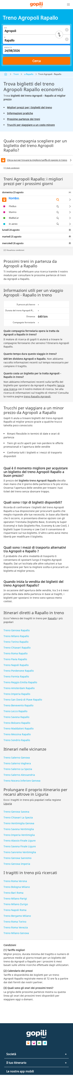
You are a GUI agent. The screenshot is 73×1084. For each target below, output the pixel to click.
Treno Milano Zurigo (16, 904)
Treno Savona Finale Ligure (20, 846)
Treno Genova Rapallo (17, 630)
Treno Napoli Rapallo (16, 665)
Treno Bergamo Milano (17, 915)
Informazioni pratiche (20, 113)
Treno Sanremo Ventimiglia (20, 852)
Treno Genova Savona (16, 811)
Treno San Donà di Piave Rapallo (23, 699)
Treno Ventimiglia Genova (19, 823)
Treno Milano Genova (16, 933)
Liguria (8, 803)
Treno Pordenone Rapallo (19, 670)
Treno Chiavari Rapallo (17, 647)
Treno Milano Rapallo (16, 636)
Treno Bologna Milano (17, 887)
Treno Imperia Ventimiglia (19, 835)
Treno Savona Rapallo (16, 717)
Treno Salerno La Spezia (18, 769)
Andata (8, 47)
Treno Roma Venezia (16, 927)
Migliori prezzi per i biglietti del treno (29, 107)
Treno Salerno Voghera (17, 763)
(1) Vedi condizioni (11, 168)
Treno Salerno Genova (17, 757)
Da (5, 28)
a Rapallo (28, 74)
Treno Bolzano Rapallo (17, 722)
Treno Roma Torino (15, 921)
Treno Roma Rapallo (15, 653)
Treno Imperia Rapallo (17, 694)
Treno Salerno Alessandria (19, 774)
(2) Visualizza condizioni (14, 250)
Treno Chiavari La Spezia (18, 817)
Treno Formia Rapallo (16, 676)
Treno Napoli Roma (15, 910)
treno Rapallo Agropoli (37, 396)
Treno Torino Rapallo (16, 641)
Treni (16, 74)
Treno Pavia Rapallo (15, 659)
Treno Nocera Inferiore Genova (22, 780)
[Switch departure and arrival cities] (59, 34)
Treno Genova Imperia (17, 863)
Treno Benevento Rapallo (18, 705)
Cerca (36, 61)
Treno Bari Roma (13, 892)
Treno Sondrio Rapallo (17, 740)
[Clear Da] (66, 29)
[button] (68, 4)
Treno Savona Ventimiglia (19, 829)
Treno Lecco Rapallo (15, 711)
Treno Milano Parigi (15, 898)
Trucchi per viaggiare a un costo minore (31, 125)
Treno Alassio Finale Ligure (20, 840)
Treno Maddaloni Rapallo (18, 728)
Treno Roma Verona (15, 881)
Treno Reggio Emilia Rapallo (20, 682)
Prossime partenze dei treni (23, 119)
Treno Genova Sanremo (17, 858)
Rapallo (52, 618)
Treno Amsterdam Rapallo (19, 688)
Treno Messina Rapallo (17, 734)
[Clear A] (66, 39)
